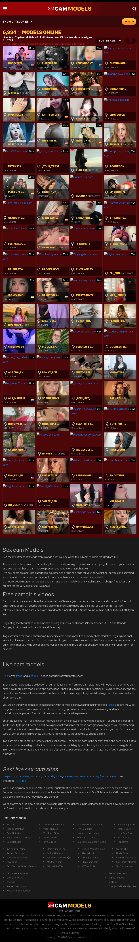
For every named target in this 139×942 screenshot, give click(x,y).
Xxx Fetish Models (126, 861)
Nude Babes (123, 853)
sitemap (11, 881)
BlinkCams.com (90, 861)
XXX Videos (124, 837)
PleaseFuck (88, 853)
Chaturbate (23, 776)
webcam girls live (127, 824)
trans (19, 676)
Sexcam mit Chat (86, 837)
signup (129, 21)
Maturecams (87, 776)
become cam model (17, 873)
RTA (61, 911)
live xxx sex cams (118, 873)
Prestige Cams (90, 857)
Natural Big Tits (55, 866)
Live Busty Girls (15, 877)
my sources (49, 841)
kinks (111, 704)
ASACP (69, 911)
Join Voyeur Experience (90, 824)
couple (34, 676)
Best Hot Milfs (14, 833)
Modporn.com (54, 861)
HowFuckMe (50, 837)
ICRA (78, 911)
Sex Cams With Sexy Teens (91, 841)
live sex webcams (16, 886)
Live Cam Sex (125, 833)
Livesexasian (71, 776)
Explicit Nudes (116, 877)
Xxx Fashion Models (54, 824)
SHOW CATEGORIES (16, 21)
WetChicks (122, 848)
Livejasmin (9, 776)
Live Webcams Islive (17, 857)
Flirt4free (20, 780)
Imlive (58, 776)
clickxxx (113, 881)
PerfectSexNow (15, 853)
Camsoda (48, 776)
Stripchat (36, 776)
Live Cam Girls (84, 828)
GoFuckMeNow (55, 853)
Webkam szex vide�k (59, 857)
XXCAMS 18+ (88, 866)
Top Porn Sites (51, 833)
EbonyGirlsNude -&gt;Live (122, 886)
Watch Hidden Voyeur (18, 890)
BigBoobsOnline (15, 828)
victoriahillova (50, 828)
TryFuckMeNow (124, 866)
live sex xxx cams (16, 848)
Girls (5, 676)
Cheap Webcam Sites (93, 848)
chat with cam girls (126, 857)
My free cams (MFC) (107, 776)
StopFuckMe (124, 828)
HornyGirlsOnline (56, 848)
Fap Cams (123, 841)
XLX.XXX (11, 824)
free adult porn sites (88, 833)
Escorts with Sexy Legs (19, 837)
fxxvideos (12, 861)
